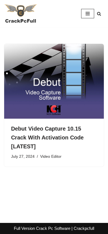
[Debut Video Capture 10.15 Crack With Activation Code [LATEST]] (54, 81)
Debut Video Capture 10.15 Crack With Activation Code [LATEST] (47, 137)
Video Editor (50, 156)
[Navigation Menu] (87, 13)
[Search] (99, 14)
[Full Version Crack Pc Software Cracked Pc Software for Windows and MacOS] (20, 13)
